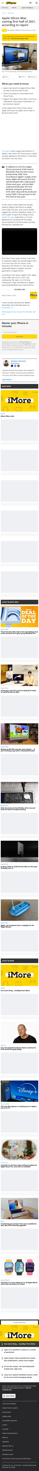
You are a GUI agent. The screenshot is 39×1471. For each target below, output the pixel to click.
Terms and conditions (9, 1404)
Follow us (23, 77)
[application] (19, 240)
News (4, 30)
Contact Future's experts (10, 1408)
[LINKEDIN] (15, 366)
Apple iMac (11, 13)
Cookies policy (6, 1416)
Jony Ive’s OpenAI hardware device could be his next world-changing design (20, 1376)
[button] (36, 3)
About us (5, 1437)
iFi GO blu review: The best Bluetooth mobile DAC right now (19, 1367)
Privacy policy (6, 1412)
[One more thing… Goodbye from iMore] (19, 1336)
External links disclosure (10, 1433)
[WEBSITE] (19, 366)
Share (6, 77)
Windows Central (7, 1454)
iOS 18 (14, 8)
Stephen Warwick (15, 30)
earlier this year (8, 217)
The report (6, 151)
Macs (3, 13)
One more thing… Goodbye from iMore (19, 1344)
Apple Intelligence (27, 8)
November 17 (7, 307)
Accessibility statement (9, 1420)
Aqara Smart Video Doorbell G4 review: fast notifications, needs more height (20, 1359)
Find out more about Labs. (19, 38)
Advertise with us (7, 1446)
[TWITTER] (12, 366)
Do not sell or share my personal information (16, 1458)
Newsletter (33, 77)
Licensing (5, 1429)
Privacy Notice (27, 344)
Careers (4, 1425)
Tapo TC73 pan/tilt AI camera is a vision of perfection (20, 1351)
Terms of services (25, 342)
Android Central (7, 1450)
